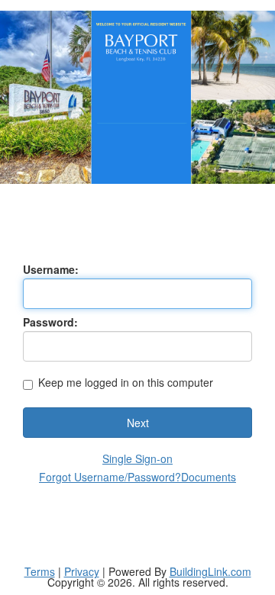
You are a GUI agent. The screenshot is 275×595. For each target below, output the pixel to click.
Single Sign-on (137, 458)
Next (138, 422)
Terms (39, 571)
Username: (51, 269)
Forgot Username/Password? (110, 476)
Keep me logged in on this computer (125, 383)
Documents (208, 476)
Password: (50, 322)
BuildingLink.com (210, 571)
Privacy (81, 571)
